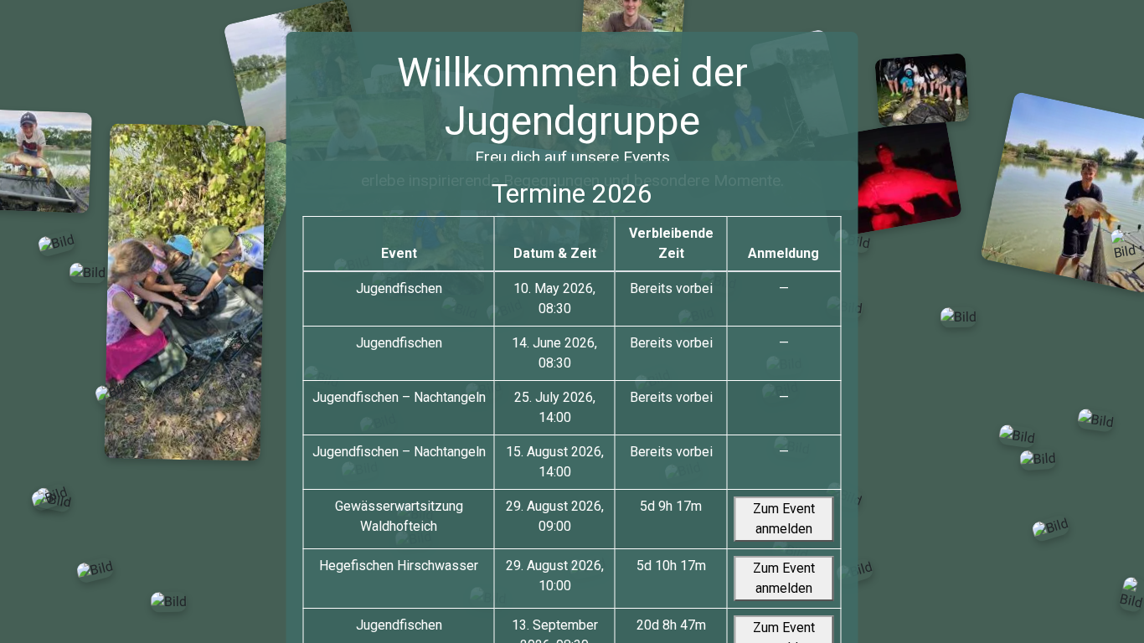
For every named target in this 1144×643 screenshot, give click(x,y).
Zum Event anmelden (784, 519)
